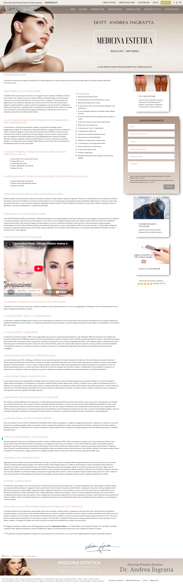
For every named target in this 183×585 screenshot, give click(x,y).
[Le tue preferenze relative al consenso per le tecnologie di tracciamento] (2, 438)
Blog (156, 2)
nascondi (85, 94)
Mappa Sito (154, 580)
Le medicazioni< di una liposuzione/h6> (91, 143)
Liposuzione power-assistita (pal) (89, 137)
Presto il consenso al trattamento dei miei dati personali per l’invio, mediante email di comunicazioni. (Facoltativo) (151, 181)
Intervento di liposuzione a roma (89, 103)
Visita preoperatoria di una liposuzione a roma (93, 100)
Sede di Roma (109, 2)
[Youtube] (176, 2)
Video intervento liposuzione (88, 125)
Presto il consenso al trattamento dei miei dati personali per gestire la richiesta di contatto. (150, 177)
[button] (97, 9)
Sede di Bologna (127, 2)
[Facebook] (173, 2)
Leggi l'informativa (140, 178)
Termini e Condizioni (116, 580)
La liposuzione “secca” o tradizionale (90, 128)
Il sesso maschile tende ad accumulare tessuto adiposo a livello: (96, 118)
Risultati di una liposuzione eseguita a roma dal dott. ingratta (96, 157)
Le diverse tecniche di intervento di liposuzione (94, 122)
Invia (169, 187)
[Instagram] (179, 2)
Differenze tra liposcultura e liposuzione (91, 140)
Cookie (145, 580)
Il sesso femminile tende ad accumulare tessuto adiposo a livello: (96, 112)
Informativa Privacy (133, 580)
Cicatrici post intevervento (87, 149)
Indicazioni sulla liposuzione (88, 97)
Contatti (165, 2)
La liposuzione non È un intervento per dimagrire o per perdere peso (96, 107)
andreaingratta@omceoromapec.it (11, 581)
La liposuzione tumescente (87, 131)
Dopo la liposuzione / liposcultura (89, 146)
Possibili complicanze (85, 152)
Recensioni (144, 2)
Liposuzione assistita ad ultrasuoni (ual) (91, 134)
